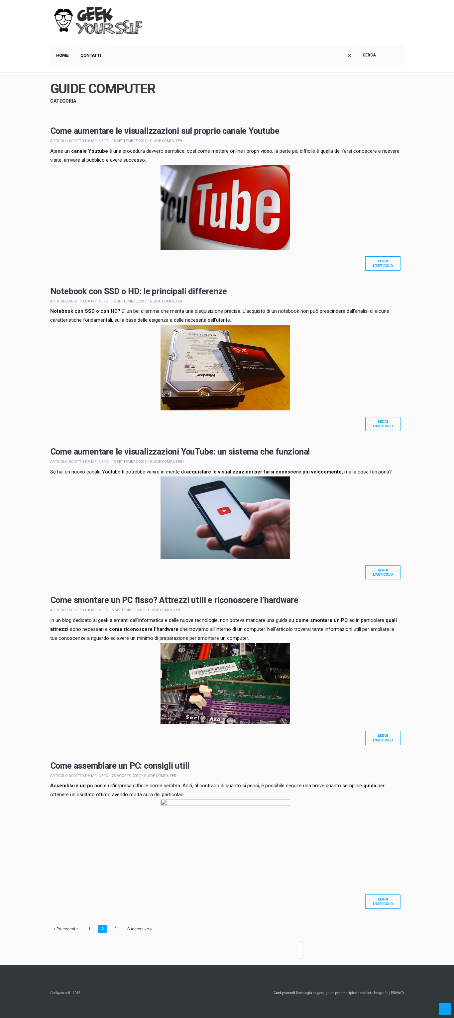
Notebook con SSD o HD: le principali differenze (139, 291)
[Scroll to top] (445, 1009)
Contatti (90, 55)
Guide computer (166, 141)
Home (62, 55)
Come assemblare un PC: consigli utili (120, 766)
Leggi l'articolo (383, 263)
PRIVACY (397, 993)
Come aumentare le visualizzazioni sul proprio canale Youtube (165, 131)
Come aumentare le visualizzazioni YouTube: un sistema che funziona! (180, 452)
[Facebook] (349, 55)
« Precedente (66, 929)
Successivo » (139, 929)
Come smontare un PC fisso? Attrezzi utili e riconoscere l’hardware (174, 600)
